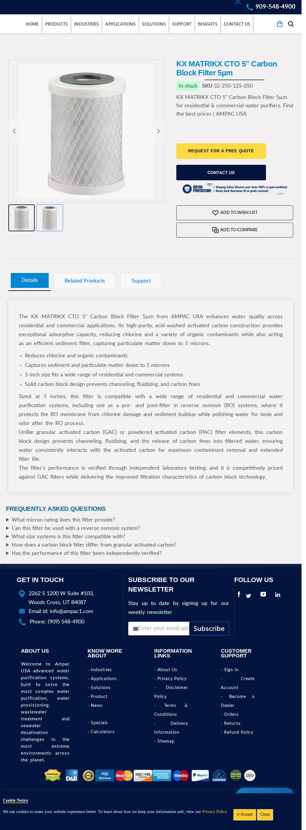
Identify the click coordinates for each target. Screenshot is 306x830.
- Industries (100, 670)
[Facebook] (239, 596)
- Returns (231, 724)
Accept (246, 815)
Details (30, 280)
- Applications (102, 679)
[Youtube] (264, 596)
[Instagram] (287, 596)
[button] (21, 217)
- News (95, 706)
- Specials (98, 723)
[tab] (29, 281)
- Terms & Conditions (171, 710)
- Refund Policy (237, 732)
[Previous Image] (14, 131)
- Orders (229, 715)
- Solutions (99, 688)
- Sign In (230, 670)
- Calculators (101, 732)
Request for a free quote (221, 151)
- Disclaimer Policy (171, 692)
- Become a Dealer (238, 701)
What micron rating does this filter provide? (63, 520)
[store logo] (6, 24)
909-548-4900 (275, 7)
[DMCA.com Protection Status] (53, 775)
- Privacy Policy (170, 679)
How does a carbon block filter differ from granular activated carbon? (94, 545)
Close (265, 815)
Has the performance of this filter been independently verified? (87, 553)
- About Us (165, 670)
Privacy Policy (214, 811)
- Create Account (238, 683)
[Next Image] (158, 131)
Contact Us (221, 172)
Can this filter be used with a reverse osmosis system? (76, 528)
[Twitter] (250, 596)
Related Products (85, 280)
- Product (98, 697)
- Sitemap (164, 741)
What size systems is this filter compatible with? (68, 536)
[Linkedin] (279, 596)
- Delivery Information (171, 728)
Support (141, 280)
